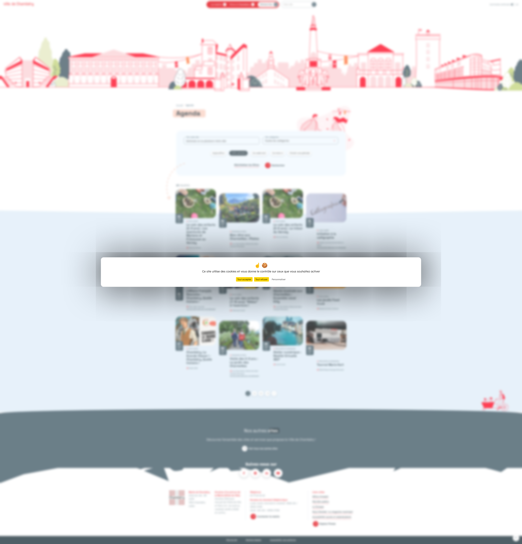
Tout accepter (244, 279)
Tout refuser (261, 279)
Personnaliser (279, 279)
